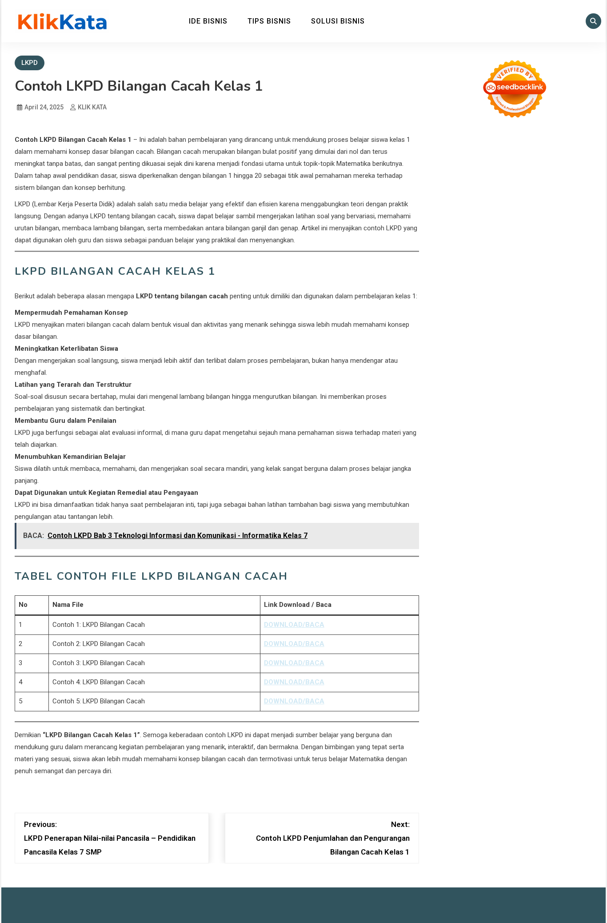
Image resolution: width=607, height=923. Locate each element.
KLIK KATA (92, 107)
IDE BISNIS (208, 21)
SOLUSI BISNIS (338, 21)
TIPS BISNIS (269, 21)
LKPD (29, 63)
